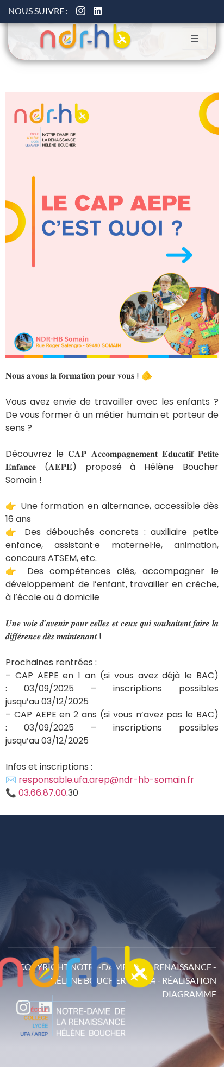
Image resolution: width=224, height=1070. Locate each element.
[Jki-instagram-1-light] (80, 10)
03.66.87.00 (42, 792)
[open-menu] (195, 38)
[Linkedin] (97, 10)
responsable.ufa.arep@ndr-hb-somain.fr (106, 779)
